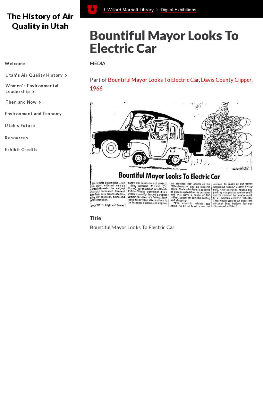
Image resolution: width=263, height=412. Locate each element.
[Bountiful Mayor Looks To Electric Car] (171, 205)
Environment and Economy (33, 113)
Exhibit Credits (21, 149)
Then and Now (20, 102)
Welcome (15, 63)
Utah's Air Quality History (34, 75)
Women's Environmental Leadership (32, 88)
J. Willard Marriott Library (128, 9)
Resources (16, 137)
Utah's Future (20, 125)
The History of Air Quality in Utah (40, 20)
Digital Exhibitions (178, 9)
